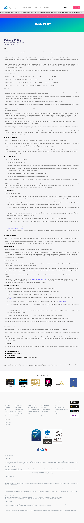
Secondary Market (9, 411)
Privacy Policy (44, 407)
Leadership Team (18, 405)
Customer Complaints (45, 409)
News (56, 411)
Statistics (17, 415)
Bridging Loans (8, 422)
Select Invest (7, 405)
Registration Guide (32, 405)
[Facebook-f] (38, 450)
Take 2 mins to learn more (16, 469)
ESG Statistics (18, 418)
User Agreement (44, 411)
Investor (6, 2)
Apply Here (7, 424)
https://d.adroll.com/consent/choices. (15, 228)
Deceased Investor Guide (33, 409)
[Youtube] (46, 450)
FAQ (41, 7)
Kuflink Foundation (19, 409)
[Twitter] (41, 450)
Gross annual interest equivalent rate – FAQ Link (42, 472)
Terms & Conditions (45, 405)
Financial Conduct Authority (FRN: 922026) (57, 504)
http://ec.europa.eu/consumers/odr (39, 279)
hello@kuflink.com (12, 298)
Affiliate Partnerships (59, 407)
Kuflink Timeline (18, 407)
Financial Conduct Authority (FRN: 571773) (62, 491)
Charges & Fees (8, 415)
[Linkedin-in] (43, 450)
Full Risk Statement (9, 413)
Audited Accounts (18, 413)
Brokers (12, 2)
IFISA (6, 409)
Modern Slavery (44, 413)
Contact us (46, 7)
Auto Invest (7, 407)
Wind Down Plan (18, 411)
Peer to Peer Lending (26, 7)
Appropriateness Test (32, 407)
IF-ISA (35, 7)
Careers (56, 405)
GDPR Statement (44, 418)
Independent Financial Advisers (61, 409)
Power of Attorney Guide (33, 411)
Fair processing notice (45, 415)
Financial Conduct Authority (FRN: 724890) (55, 461)
